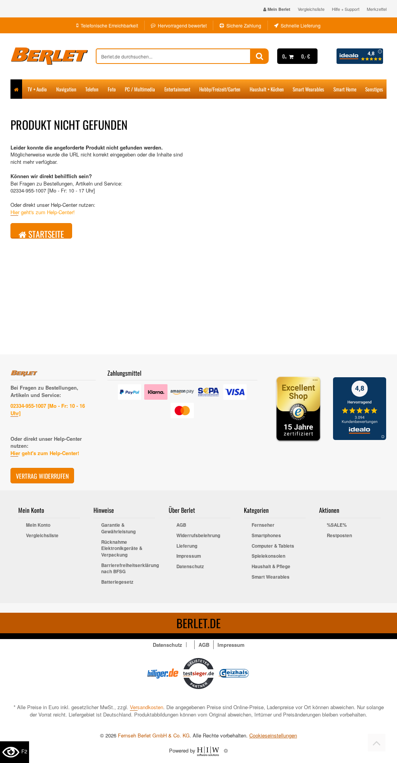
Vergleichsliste (311, 9)
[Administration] (226, 750)
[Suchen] (259, 56)
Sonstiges (374, 89)
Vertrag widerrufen (42, 476)
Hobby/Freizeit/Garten (219, 89)
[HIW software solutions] (209, 750)
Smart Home (344, 89)
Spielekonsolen (268, 556)
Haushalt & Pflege (271, 567)
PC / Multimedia (140, 89)
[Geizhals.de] (234, 672)
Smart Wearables (308, 89)
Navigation (66, 89)
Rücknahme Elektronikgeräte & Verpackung (121, 548)
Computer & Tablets (273, 546)
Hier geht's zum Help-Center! (42, 212)
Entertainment (177, 89)
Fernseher (263, 525)
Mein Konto (38, 525)
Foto (112, 89)
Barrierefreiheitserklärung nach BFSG (128, 568)
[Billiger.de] (162, 672)
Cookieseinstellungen (273, 735)
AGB (181, 525)
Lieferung (186, 546)
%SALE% (337, 525)
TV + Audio (37, 89)
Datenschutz (190, 567)
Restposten (339, 536)
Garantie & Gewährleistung (118, 528)
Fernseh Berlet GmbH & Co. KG (154, 735)
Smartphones (266, 536)
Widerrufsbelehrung (198, 536)
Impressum (188, 556)
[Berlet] (53, 56)
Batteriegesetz (117, 582)
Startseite (45, 233)
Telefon (91, 89)
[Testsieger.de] (198, 672)
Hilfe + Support (345, 9)
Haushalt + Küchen (267, 89)
